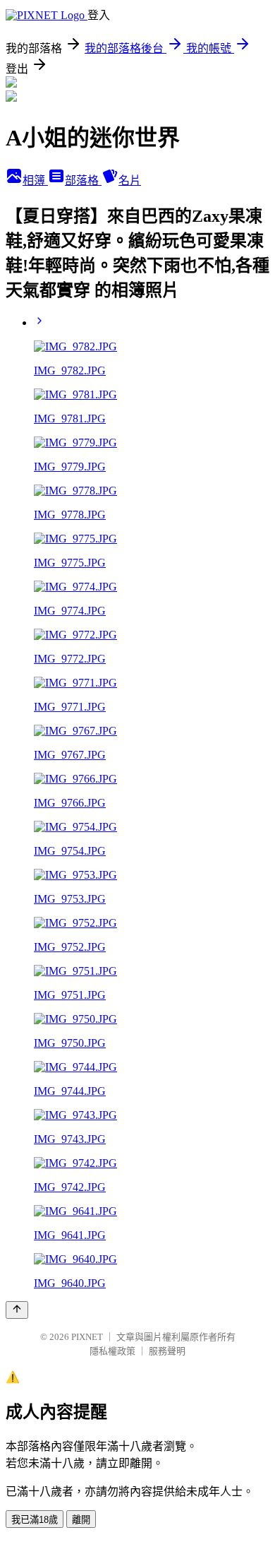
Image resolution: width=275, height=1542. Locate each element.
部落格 (83, 180)
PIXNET (87, 1337)
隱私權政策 (112, 1351)
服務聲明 (167, 1351)
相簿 (35, 180)
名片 (129, 180)
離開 (81, 1519)
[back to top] (17, 1310)
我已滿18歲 (34, 1519)
